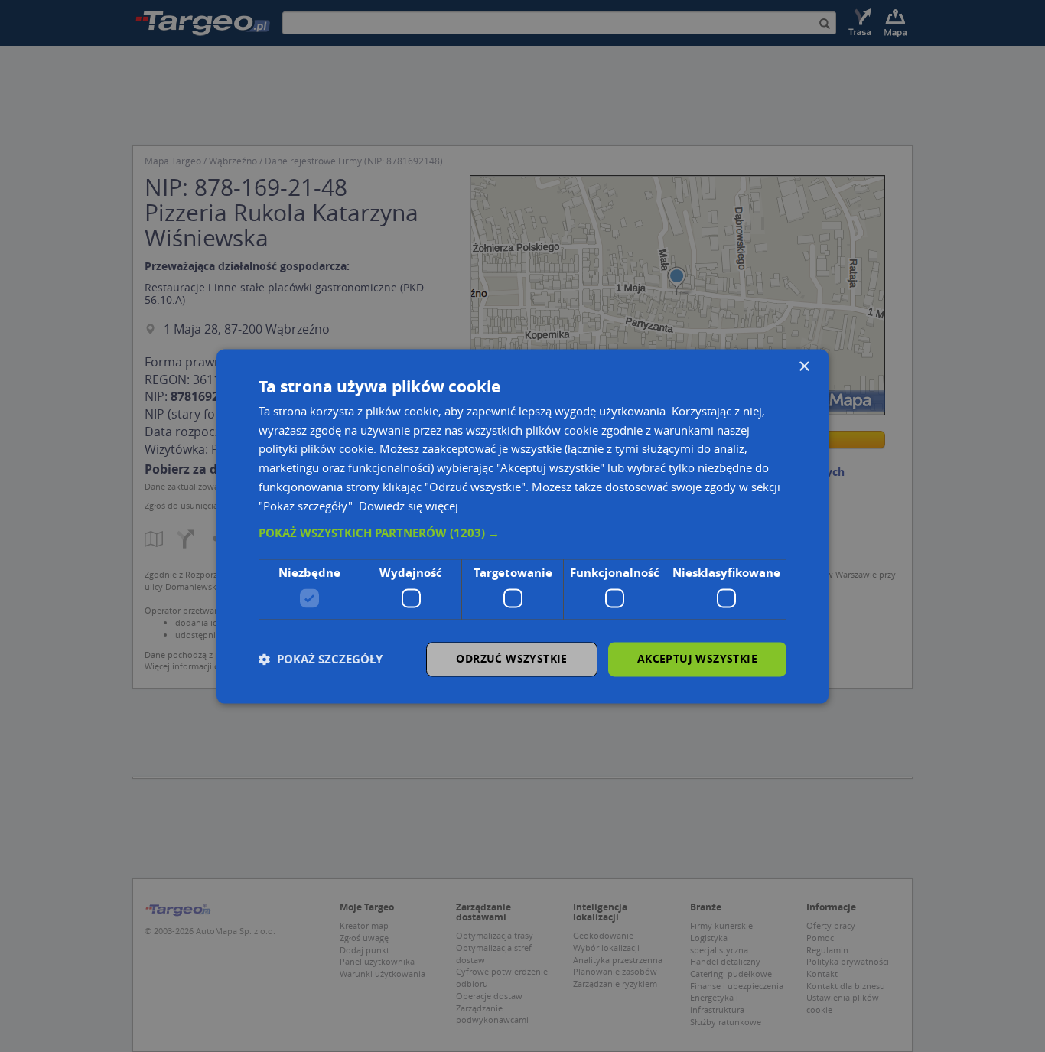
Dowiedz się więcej (408, 505)
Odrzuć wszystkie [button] (511, 658)
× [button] (803, 367)
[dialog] (522, 526)
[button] (522, 534)
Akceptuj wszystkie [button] (697, 658)
